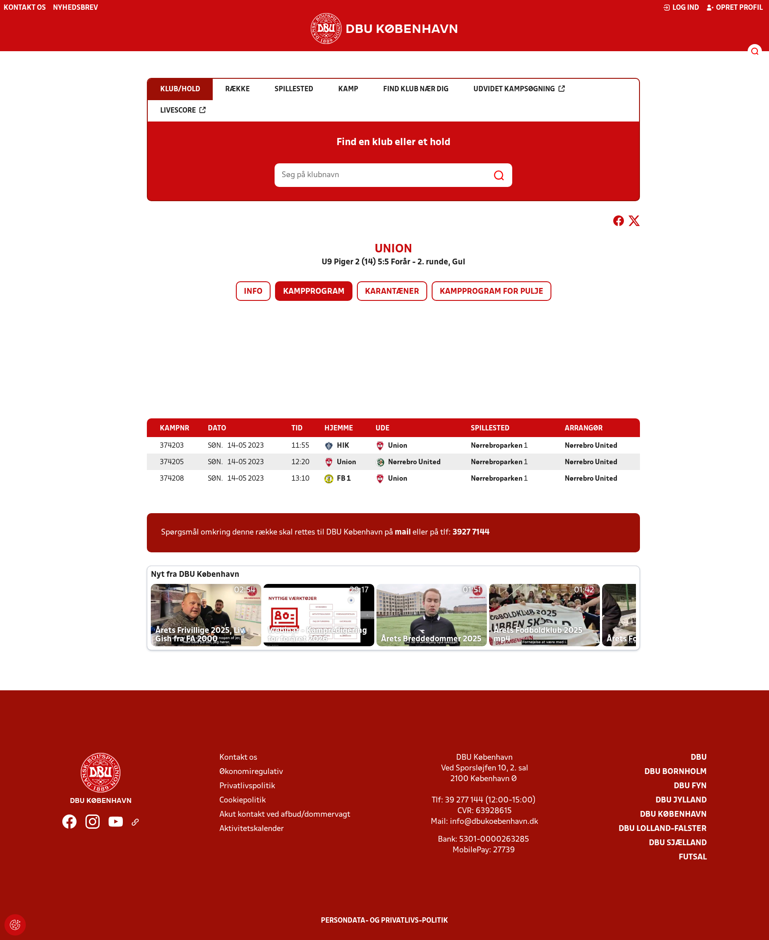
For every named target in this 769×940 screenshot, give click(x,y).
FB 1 (344, 479)
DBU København (673, 814)
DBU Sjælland (678, 843)
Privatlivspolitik (247, 786)
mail (403, 532)
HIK (343, 446)
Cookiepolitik (242, 800)
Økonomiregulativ (251, 772)
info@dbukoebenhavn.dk (494, 822)
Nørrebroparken (496, 446)
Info (253, 292)
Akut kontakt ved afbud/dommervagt (284, 814)
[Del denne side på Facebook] (618, 222)
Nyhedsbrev (75, 8)
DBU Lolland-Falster (663, 829)
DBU (699, 758)
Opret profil (739, 8)
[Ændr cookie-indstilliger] (15, 925)
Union (397, 446)
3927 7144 (471, 532)
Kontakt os (25, 8)
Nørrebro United (591, 446)
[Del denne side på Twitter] (634, 222)
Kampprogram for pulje (491, 292)
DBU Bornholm (675, 772)
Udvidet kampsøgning (514, 89)
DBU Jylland (681, 800)
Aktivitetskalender (251, 829)
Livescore (178, 111)
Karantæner (392, 292)
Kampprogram (313, 292)
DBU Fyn (690, 786)
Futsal (693, 857)
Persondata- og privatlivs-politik (384, 921)
